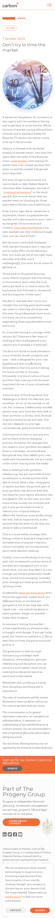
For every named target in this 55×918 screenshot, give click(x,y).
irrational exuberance (17, 192)
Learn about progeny (18, 822)
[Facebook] (15, 834)
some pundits (19, 161)
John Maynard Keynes (28, 227)
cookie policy (13, 896)
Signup (12, 768)
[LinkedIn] (5, 834)
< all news (10, 28)
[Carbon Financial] (10, 4)
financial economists (32, 592)
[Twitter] (10, 834)
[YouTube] (20, 834)
